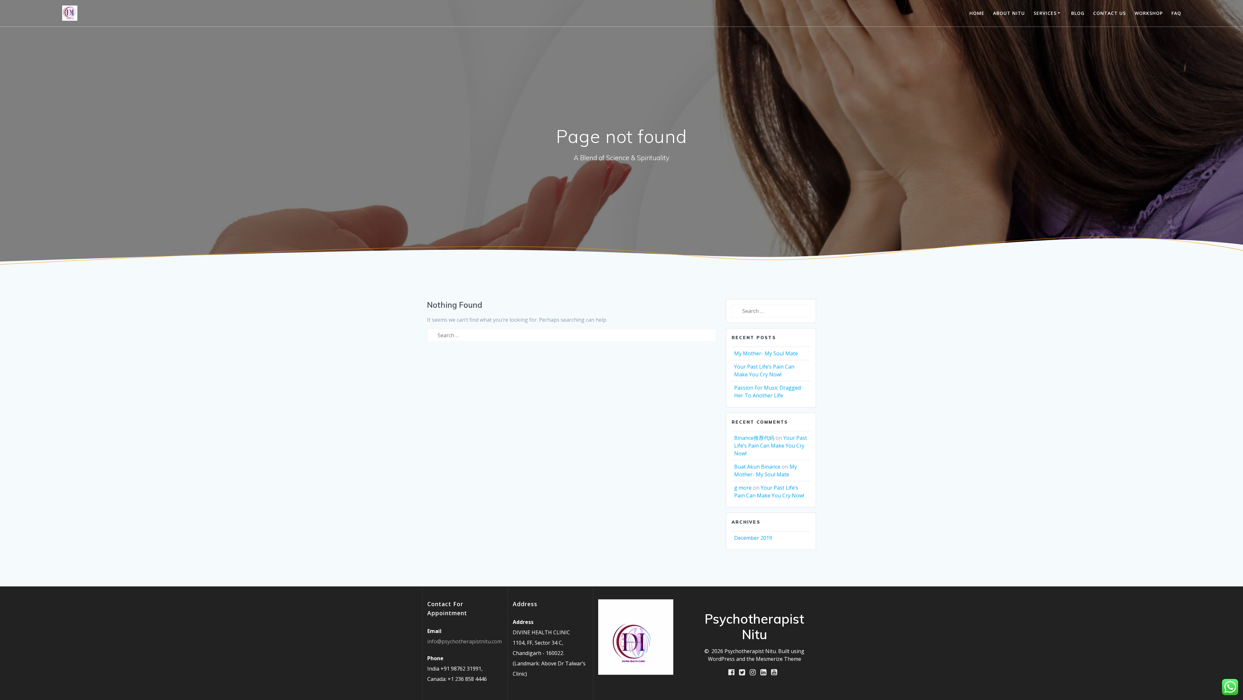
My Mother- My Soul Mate (766, 353)
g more (743, 487)
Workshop (1149, 13)
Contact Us (1109, 13)
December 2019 (753, 537)
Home (976, 13)
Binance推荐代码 (754, 437)
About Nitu (1009, 13)
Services (1045, 13)
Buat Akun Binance (757, 466)
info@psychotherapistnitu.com (464, 641)
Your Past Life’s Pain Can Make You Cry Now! (770, 445)
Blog (1077, 13)
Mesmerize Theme (778, 658)
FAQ (1176, 13)
